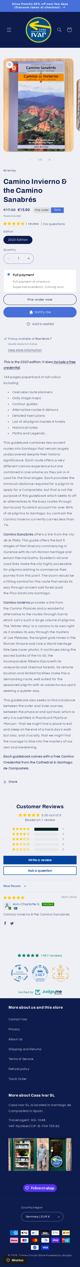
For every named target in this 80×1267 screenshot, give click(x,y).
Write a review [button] (40, 860)
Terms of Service (21, 1059)
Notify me (42, 312)
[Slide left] (30, 160)
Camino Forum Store (32, 1255)
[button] (9, 30)
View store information (25, 350)
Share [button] (13, 781)
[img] (14, 898)
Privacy (14, 1029)
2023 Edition (18, 239)
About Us (16, 1039)
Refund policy (19, 1069)
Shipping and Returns (25, 1049)
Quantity (9, 249)
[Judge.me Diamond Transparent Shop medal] (19, 973)
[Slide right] (49, 160)
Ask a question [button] (40, 870)
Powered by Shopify (59, 1255)
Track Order (18, 1079)
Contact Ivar (18, 1019)
